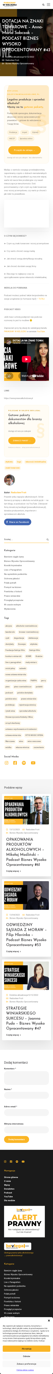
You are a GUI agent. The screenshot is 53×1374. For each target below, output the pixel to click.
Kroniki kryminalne (13, 565)
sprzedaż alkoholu (27, 711)
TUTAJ (42, 299)
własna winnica (22, 747)
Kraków (39, 656)
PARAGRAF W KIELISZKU (15, 331)
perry (43, 680)
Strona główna (11, 1177)
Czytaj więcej (12, 871)
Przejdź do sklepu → (24, 150)
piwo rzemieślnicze (22, 687)
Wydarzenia (9, 609)
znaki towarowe (12, 468)
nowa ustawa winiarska (15, 674)
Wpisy (7, 1185)
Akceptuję (26, 1348)
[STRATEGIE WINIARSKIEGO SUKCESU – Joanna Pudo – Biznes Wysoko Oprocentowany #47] (26, 975)
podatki (39, 687)
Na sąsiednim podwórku (15, 574)
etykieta (9, 462)
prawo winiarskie (28, 699)
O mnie (7, 1181)
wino (21, 741)
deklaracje (33, 638)
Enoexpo (22, 644)
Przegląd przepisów (13, 600)
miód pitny (10, 668)
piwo (7, 687)
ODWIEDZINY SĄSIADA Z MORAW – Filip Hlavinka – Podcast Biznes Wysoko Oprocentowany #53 (26, 935)
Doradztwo (9, 1189)
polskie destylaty (25, 693)
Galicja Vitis (34, 650)
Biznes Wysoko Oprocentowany (20, 63)
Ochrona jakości (12, 578)
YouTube (41, 331)
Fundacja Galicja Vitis (15, 650)
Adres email (10, 1107)
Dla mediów (9, 1200)
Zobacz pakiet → (22, 441)
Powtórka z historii (13, 591)
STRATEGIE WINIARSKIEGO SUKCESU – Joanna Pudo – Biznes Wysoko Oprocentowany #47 (25, 1019)
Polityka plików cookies (25, 1370)
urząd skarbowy (12, 723)
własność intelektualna (36, 462)
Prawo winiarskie (12, 596)
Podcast (8, 1192)
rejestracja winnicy (27, 705)
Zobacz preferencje (26, 1364)
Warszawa (10, 741)
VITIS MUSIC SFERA (34, 735)
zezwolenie (39, 747)
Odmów (26, 1356)
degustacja (19, 638)
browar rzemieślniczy (28, 632)
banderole (10, 632)
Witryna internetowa (13, 1124)
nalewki (22, 668)
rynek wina (10, 711)
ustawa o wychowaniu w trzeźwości (21, 729)
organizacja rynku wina (15, 680)
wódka (8, 747)
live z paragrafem (13, 662)
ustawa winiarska (13, 735)
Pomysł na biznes (12, 587)
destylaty (9, 644)
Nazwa (8, 1089)
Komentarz (10, 1069)
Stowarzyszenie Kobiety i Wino (19, 717)
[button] (49, 1320)
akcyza (8, 626)
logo (19, 462)
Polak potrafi (10, 583)
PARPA (34, 680)
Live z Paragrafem (13, 570)
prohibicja (10, 705)
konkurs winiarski (13, 656)
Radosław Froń (12, 60)
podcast (9, 693)
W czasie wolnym (12, 604)
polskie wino (11, 699)
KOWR (28, 656)
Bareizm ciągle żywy (14, 557)
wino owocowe (34, 741)
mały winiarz (31, 662)
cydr (7, 638)
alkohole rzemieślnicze (26, 626)
